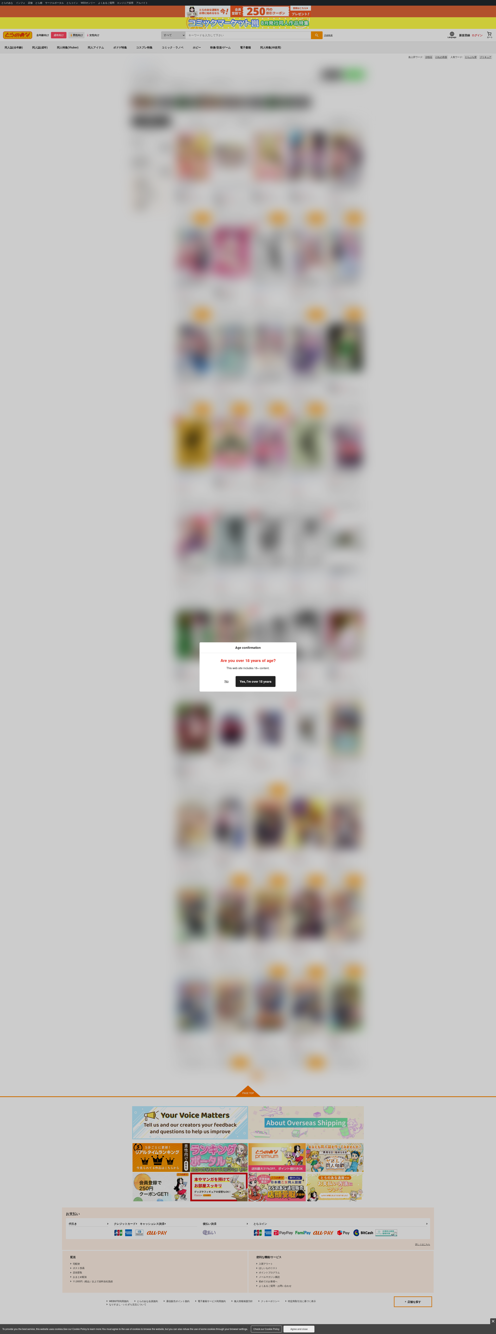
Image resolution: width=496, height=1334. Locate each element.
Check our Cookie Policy (266, 1329)
